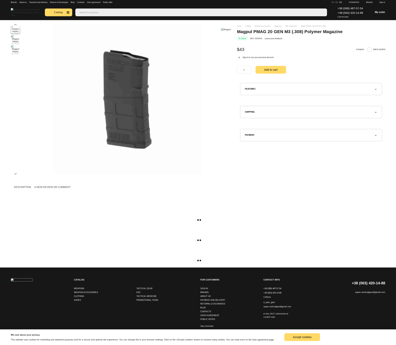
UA (332, 2)
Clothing (79, 296)
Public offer (107, 2)
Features (250, 89)
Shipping (250, 112)
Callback (267, 297)
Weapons (79, 288)
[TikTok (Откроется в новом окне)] (320, 2)
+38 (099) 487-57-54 (350, 8)
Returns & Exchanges (59, 2)
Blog (73, 2)
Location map (269, 317)
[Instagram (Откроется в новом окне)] (316, 2)
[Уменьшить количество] (239, 70)
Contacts (80, 2)
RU (336, 2)
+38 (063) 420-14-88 (350, 12)
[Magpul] (226, 29)
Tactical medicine (146, 296)
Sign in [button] (245, 57)
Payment (249, 135)
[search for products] (324, 12)
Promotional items (147, 300)
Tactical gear (144, 288)
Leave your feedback (273, 38)
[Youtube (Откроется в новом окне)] (327, 2)
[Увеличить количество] (249, 70)
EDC (138, 292)
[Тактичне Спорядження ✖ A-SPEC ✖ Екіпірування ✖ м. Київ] (21, 285)
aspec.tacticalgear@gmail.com (277, 306)
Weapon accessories (86, 292)
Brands (14, 2)
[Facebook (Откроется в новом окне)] (323, 2)
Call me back (343, 17)
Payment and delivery (38, 2)
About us (23, 2)
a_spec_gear (269, 302)
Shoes (77, 300)
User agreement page (263, 339)
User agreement (94, 2)
